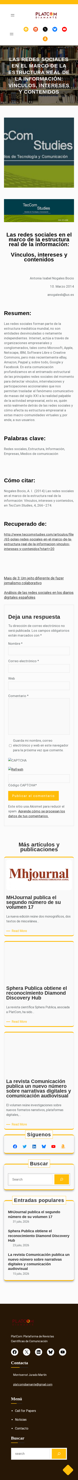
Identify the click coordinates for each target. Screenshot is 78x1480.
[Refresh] (15, 769)
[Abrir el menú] (12, 15)
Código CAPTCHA (21, 785)
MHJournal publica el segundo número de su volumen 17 (34, 1214)
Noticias (21, 1420)
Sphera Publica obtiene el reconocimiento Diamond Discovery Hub (38, 1235)
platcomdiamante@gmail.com (32, 1384)
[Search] (61, 1179)
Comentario (18, 696)
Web (11, 678)
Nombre (15, 644)
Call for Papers (25, 1411)
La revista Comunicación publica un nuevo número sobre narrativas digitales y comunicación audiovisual (39, 1262)
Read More (20, 931)
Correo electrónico (23, 661)
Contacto (21, 1428)
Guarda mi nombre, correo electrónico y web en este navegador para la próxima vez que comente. (40, 745)
